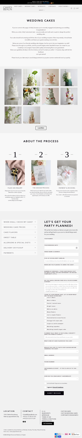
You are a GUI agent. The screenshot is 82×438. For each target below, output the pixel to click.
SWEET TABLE (10, 237)
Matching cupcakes (53, 326)
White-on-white (52, 309)
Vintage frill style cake (54, 320)
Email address (49, 355)
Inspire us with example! (55, 323)
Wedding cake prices (14, 227)
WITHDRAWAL (47, 423)
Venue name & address (52, 251)
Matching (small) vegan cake (56, 329)
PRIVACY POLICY (47, 421)
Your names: (48, 238)
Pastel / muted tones (54, 303)
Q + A (43, 411)
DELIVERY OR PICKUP (13, 248)
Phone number (49, 361)
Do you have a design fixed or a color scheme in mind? (60, 281)
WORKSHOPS (41, 6)
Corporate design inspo (69, 415)
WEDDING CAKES (30, 6)
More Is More (51, 300)
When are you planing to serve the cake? (59, 264)
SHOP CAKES (18, 6)
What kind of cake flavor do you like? (58, 341)
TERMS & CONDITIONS (49, 419)
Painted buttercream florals (56, 317)
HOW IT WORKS (63, 6)
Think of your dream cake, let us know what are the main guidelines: (60, 295)
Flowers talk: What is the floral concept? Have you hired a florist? (59, 333)
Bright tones (51, 306)
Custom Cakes (66, 411)
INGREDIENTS (46, 413)
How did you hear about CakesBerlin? (57, 376)
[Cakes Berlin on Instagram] (25, 422)
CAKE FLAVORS (11, 232)
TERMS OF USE (46, 417)
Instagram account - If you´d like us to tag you (60, 369)
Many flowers (51, 312)
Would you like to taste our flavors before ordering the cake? (60, 348)
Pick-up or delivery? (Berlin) (54, 258)
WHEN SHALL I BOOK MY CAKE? (18, 222)
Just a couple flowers (54, 314)
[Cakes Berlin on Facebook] (23, 422)
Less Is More (51, 297)
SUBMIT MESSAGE (54, 393)
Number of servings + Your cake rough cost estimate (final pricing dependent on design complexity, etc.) (60, 272)
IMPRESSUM (45, 415)
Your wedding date (51, 245)
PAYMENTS (9, 253)
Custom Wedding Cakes (69, 413)
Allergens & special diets (17, 243)
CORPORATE (52, 6)
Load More (41, 128)
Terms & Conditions (58, 387)
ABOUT (41, 10)
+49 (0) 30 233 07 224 (29, 418)
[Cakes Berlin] (7, 8)
